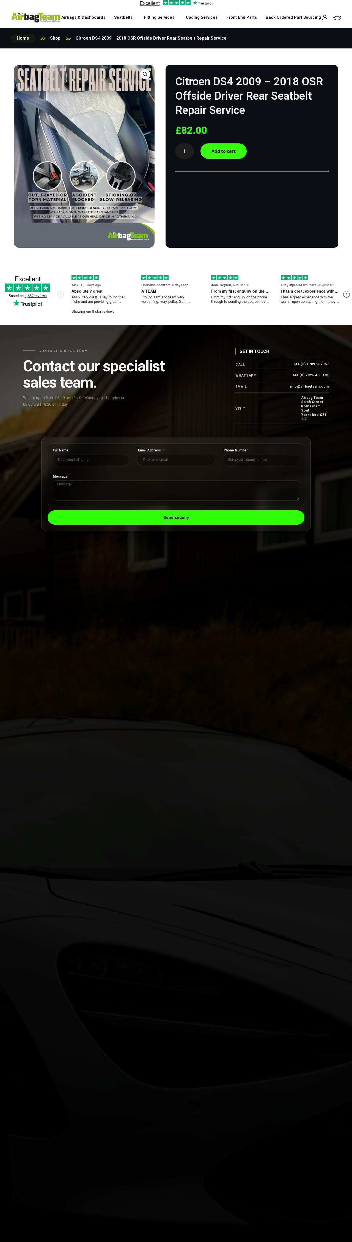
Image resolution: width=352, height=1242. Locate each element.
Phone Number (236, 450)
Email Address (150, 450)
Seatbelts (123, 17)
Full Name (60, 450)
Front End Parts (241, 17)
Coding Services (202, 17)
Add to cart (223, 151)
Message (60, 476)
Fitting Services (159, 17)
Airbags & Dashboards (83, 17)
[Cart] (337, 18)
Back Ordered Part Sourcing (293, 17)
